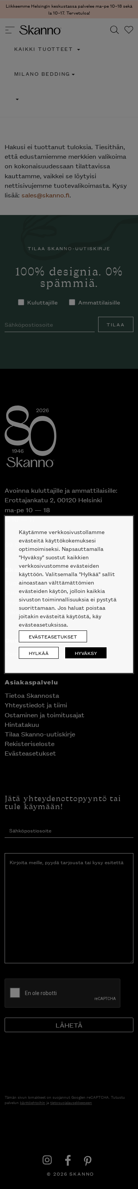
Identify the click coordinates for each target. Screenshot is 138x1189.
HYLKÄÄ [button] (39, 652)
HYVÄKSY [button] (86, 652)
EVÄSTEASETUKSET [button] (53, 636)
